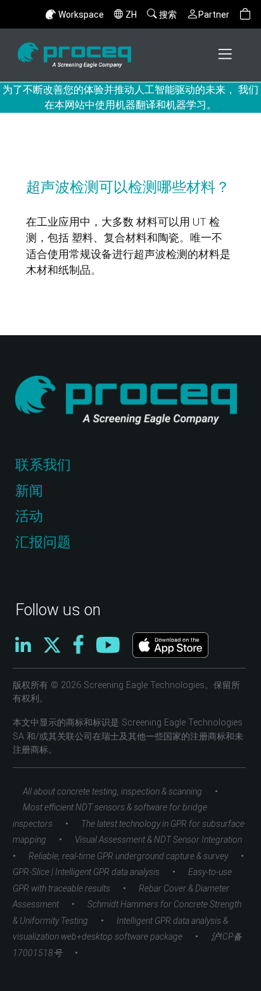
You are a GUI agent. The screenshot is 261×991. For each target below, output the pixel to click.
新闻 (29, 491)
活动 (29, 516)
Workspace (81, 15)
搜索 (168, 15)
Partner (213, 15)
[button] (245, 14)
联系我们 (43, 465)
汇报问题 (43, 542)
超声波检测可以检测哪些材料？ (128, 187)
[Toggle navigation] (226, 55)
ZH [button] (131, 15)
